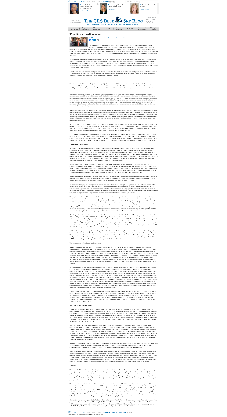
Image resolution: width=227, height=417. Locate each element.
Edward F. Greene (151, 21)
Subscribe (106, 1)
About (93, 1)
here (134, 406)
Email (112, 1)
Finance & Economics (96, 28)
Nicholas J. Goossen (122, 38)
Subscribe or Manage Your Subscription (114, 412)
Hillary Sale (112, 9)
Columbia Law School (78, 1)
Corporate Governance (85, 28)
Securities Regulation (119, 28)
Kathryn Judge (151, 23)
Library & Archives (153, 28)
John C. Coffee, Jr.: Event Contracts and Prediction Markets (86, 6)
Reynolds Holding (75, 22)
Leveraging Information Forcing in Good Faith (116, 5)
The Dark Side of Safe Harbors (147, 5)
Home (88, 1)
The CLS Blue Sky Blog (113, 21)
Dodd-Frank (130, 28)
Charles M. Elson (97, 38)
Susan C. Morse (145, 9)
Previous (69, 8)
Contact (99, 1)
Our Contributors (74, 28)
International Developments (142, 28)
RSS (110, 1)
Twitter (114, 2)
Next (158, 8)
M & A (108, 28)
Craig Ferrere (107, 38)
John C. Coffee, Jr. (86, 10)
